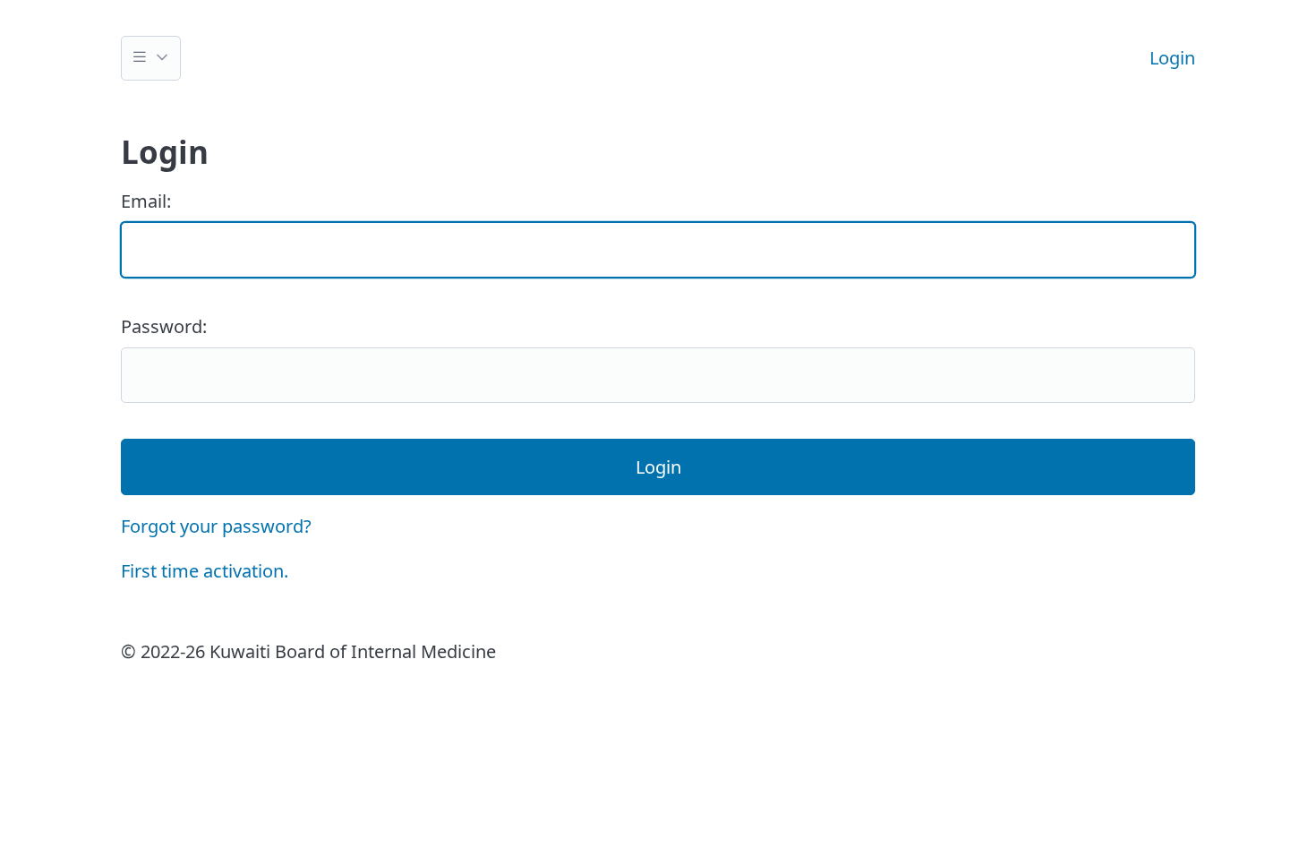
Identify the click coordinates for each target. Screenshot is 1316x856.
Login (1172, 58)
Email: (146, 201)
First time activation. (204, 571)
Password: (164, 326)
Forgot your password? (216, 526)
